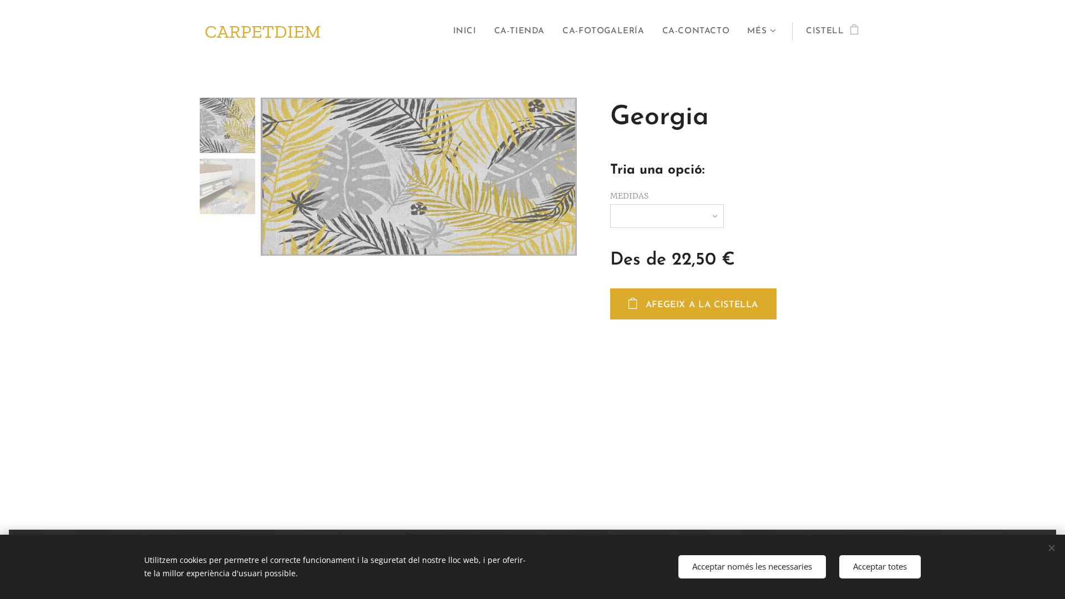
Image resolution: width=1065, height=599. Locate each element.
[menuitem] (467, 31)
